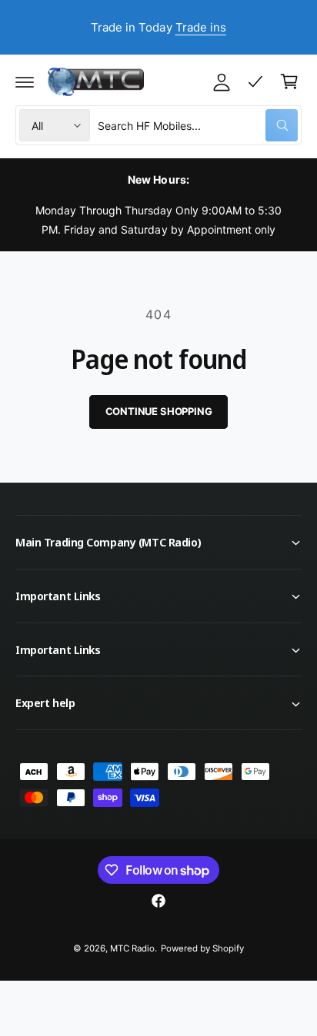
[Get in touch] (255, 81)
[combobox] (198, 125)
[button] (25, 81)
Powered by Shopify (202, 948)
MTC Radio (132, 948)
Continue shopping (158, 411)
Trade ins (200, 27)
